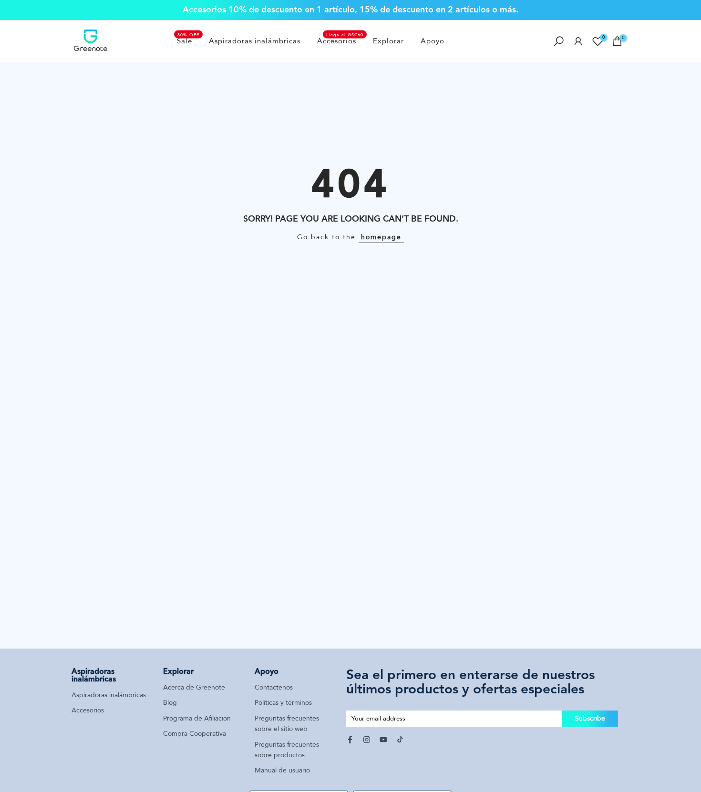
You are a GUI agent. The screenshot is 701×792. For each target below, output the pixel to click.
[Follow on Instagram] (366, 739)
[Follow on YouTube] (383, 739)
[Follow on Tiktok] (400, 739)
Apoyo (432, 41)
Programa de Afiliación (197, 718)
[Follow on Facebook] (350, 739)
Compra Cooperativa (194, 733)
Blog (170, 702)
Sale (188, 40)
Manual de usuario (282, 770)
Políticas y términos (283, 702)
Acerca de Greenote (194, 687)
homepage (381, 237)
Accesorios (340, 40)
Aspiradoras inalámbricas (254, 41)
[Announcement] (350, 10)
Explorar (388, 41)
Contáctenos (274, 687)
